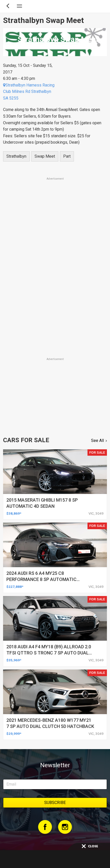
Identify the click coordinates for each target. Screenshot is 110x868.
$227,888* (14, 587)
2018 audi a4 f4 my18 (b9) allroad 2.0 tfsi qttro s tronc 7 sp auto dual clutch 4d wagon (48, 653)
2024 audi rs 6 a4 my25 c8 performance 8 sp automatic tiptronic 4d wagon (41, 579)
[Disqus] (55, 285)
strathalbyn (16, 156)
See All (97, 440)
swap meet (45, 156)
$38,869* (13, 513)
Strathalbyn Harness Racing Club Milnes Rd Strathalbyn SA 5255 (28, 92)
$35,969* (13, 660)
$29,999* (13, 733)
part (67, 156)
